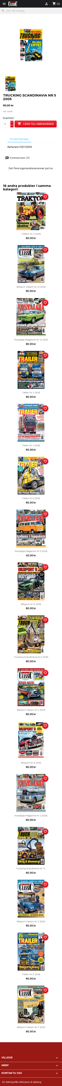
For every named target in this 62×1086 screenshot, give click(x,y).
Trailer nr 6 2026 (31, 498)
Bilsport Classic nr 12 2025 (31, 287)
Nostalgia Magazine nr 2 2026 (31, 815)
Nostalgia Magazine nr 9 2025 (31, 551)
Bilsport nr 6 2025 (31, 762)
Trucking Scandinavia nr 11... (31, 868)
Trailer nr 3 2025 (31, 392)
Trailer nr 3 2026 (31, 445)
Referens (13, 146)
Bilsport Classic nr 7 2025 (31, 1027)
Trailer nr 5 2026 (31, 974)
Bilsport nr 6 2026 (31, 604)
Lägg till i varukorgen (36, 124)
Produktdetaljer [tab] (19, 139)
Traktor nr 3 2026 (31, 233)
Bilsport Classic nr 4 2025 (31, 710)
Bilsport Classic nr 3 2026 (31, 921)
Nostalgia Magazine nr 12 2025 (31, 339)
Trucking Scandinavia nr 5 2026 (31, 657)
